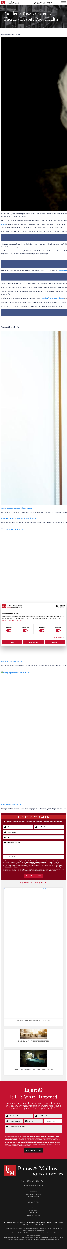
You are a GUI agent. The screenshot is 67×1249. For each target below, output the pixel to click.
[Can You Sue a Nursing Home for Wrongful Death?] (33, 1058)
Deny (12, 642)
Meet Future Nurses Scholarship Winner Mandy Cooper (19, 518)
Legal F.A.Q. (33, 1212)
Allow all (54, 642)
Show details (58, 637)
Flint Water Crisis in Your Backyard (12, 661)
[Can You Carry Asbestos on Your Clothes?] (33, 953)
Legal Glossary (33, 1215)
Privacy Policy (6, 620)
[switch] (25, 630)
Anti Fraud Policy (28, 1224)
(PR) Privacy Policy (17, 620)
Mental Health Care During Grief (11, 805)
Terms (15, 867)
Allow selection (33, 642)
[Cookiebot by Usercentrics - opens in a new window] (57, 606)
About (33, 1207)
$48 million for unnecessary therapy (52, 298)
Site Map (55, 1222)
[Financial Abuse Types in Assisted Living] (33, 1034)
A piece (3, 224)
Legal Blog (33, 1210)
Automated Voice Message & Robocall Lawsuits (16, 508)
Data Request (40, 1224)
